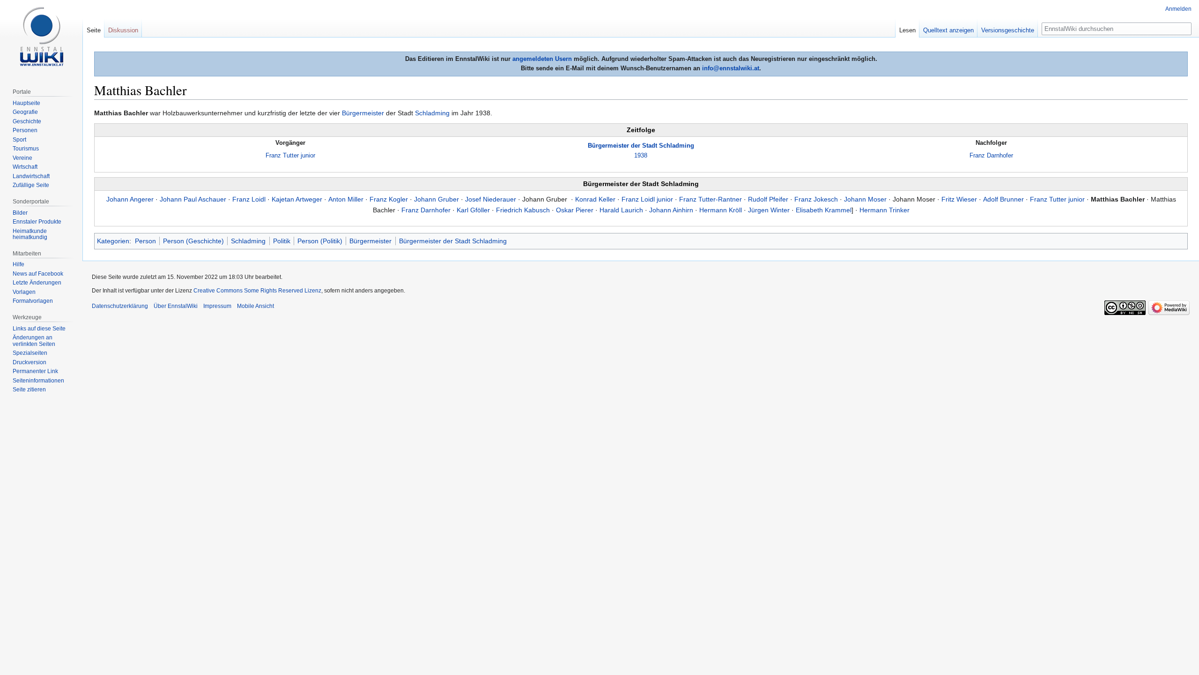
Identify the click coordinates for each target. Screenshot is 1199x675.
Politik (281, 241)
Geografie (25, 112)
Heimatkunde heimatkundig (30, 234)
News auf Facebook (38, 273)
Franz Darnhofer (991, 155)
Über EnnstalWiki (176, 306)
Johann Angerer (130, 199)
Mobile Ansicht (255, 306)
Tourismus (26, 148)
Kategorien (113, 241)
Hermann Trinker (884, 210)
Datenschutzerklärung (120, 306)
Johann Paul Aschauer (193, 199)
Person (145, 241)
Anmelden (1178, 9)
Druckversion (29, 362)
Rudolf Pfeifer (768, 199)
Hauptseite (26, 103)
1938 (640, 155)
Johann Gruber (436, 199)
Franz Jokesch (816, 199)
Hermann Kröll (720, 210)
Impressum (217, 306)
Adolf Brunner (1003, 199)
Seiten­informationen (38, 380)
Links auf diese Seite (39, 328)
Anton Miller (345, 199)
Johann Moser (865, 199)
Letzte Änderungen (37, 282)
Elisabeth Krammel (823, 210)
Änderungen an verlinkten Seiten (34, 340)
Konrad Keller (595, 199)
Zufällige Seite (31, 185)
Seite (94, 30)
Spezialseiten (30, 353)
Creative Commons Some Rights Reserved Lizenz (257, 290)
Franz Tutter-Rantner (710, 199)
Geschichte (27, 121)
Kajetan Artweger (297, 199)
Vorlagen (24, 292)
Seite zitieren (29, 389)
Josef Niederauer (490, 199)
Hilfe (18, 264)
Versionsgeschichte (1007, 30)
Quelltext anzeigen (948, 30)
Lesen (907, 30)
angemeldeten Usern (542, 58)
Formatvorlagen (33, 301)
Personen (25, 130)
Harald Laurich (621, 210)
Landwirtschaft (31, 176)
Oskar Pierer (574, 210)
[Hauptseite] (41, 37)
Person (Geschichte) (193, 241)
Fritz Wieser (959, 199)
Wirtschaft (25, 167)
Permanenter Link (35, 371)
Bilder (20, 213)
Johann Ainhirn (671, 210)
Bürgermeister (363, 113)
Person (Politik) (319, 241)
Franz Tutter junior (290, 155)
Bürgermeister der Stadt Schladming (641, 145)
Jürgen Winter (769, 210)
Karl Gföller (473, 210)
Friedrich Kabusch (523, 210)
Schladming (432, 113)
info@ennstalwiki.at (730, 68)
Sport (19, 139)
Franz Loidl (249, 199)
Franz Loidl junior (647, 199)
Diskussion (123, 30)
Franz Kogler (389, 199)
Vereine (22, 158)
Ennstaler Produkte (37, 221)
